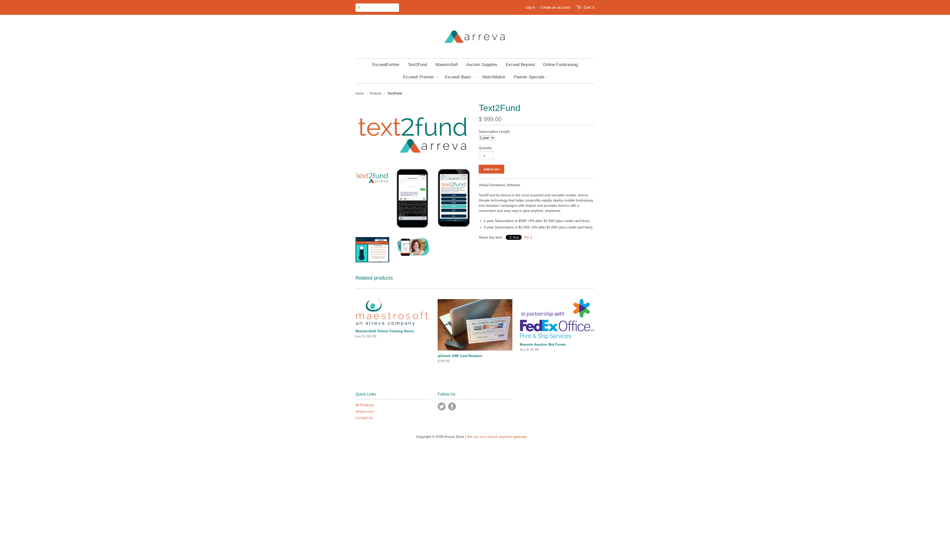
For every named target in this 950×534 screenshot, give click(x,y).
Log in (530, 7)
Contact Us (364, 418)
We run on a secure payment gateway (497, 437)
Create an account (555, 7)
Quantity (485, 148)
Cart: (589, 7)
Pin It (528, 237)
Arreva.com (365, 411)
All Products (365, 405)
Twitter (442, 406)
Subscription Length (494, 132)
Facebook (452, 406)
